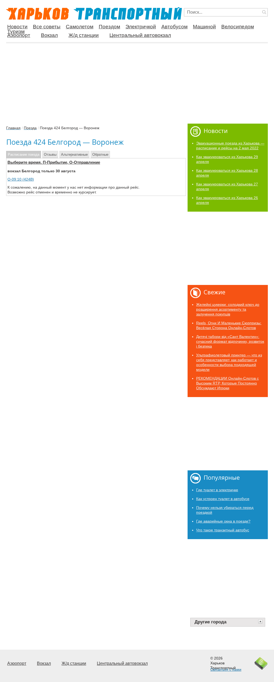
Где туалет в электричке (217, 490)
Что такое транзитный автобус (222, 530)
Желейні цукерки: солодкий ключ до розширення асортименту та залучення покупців (227, 309)
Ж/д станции (83, 35)
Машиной (204, 26)
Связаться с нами (225, 669)
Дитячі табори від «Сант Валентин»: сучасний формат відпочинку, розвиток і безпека (230, 341)
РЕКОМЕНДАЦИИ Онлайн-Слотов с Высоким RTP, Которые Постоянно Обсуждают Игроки (227, 383)
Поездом (109, 26)
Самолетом (79, 26)
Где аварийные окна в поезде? (223, 521)
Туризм (16, 31)
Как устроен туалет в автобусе (222, 499)
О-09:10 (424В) (20, 179)
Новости (17, 26)
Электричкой (140, 26)
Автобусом (174, 26)
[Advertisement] (137, 81)
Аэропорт (18, 35)
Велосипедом (237, 26)
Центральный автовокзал (140, 35)
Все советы (46, 26)
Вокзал (49, 35)
